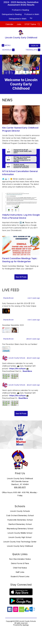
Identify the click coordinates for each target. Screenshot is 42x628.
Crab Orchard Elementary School (20, 515)
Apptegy (26, 625)
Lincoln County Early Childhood (20, 546)
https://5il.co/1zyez (17, 368)
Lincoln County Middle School (20, 533)
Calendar (9, 24)
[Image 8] (31, 72)
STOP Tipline (30, 24)
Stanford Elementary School (20, 524)
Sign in (34, 46)
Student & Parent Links (20, 576)
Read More (27, 371)
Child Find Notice (20, 568)
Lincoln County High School (19, 537)
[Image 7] (27, 72)
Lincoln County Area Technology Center (20, 542)
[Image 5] (20, 72)
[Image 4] (17, 72)
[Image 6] (24, 72)
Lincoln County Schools (20, 511)
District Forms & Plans (20, 563)
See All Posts (21, 277)
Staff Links (20, 572)
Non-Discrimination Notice (20, 559)
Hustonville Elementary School (20, 520)
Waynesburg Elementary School (20, 528)
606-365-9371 (20, 487)
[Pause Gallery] (37, 68)
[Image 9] (34, 72)
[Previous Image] (6, 73)
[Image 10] (38, 72)
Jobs (19, 24)
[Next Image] (12, 73)
